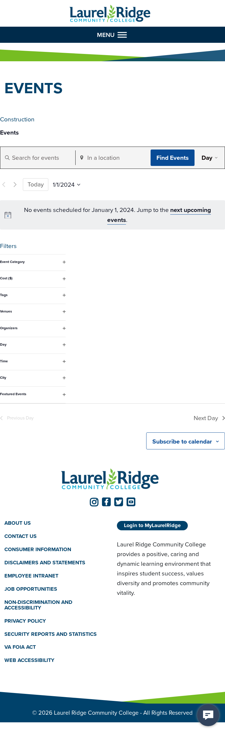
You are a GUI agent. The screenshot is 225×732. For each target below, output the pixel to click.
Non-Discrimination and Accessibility (38, 605)
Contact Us (20, 536)
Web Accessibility (29, 660)
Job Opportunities (30, 589)
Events (9, 132)
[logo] (110, 13)
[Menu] (122, 34)
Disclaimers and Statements (44, 562)
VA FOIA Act (20, 647)
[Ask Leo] (208, 715)
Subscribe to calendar (182, 441)
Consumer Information (37, 549)
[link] (94, 501)
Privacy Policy (25, 621)
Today (36, 184)
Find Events (172, 157)
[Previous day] (3, 184)
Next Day (206, 417)
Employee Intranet (31, 576)
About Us (17, 523)
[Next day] (14, 184)
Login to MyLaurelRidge (152, 525)
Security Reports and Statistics (50, 634)
